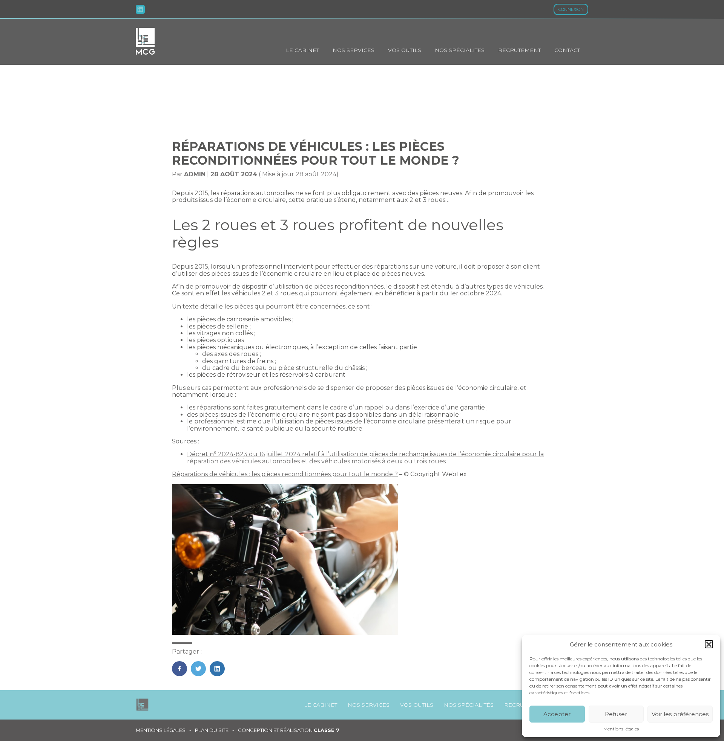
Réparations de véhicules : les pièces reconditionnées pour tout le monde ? (285, 474)
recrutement (519, 50)
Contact (567, 50)
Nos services (353, 50)
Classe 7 (326, 730)
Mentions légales (621, 729)
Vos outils (404, 50)
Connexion (571, 9)
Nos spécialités (460, 50)
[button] (709, 644)
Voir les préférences (680, 714)
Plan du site (212, 730)
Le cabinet (302, 50)
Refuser (616, 714)
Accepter (557, 714)
